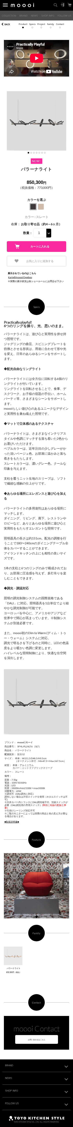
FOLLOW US (64, 16)
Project (41, 24)
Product (23, 24)
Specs (32, 24)
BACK (7, 24)
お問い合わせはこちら (36, 1040)
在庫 (14, 224)
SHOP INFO (47, 16)
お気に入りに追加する (40, 261)
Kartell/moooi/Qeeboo (20, 277)
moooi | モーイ (25, 742)
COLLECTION (9, 16)
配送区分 (9, 754)
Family (50, 24)
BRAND (23, 16)
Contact (60, 24)
